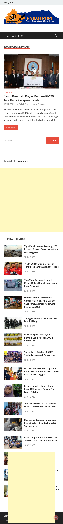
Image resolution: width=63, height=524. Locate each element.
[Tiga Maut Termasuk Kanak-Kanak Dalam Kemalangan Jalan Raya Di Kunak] (13, 280)
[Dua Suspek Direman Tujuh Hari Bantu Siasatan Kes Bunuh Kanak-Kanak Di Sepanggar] (13, 368)
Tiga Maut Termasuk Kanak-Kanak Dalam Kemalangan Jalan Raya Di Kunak (40, 283)
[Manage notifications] (56, 517)
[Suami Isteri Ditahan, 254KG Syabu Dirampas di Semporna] (13, 352)
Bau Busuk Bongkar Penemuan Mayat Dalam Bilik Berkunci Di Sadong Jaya (40, 422)
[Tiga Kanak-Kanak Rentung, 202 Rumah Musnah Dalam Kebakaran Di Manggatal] (13, 246)
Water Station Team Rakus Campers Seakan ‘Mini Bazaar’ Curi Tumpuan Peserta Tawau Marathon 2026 (40, 302)
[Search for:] (31, 140)
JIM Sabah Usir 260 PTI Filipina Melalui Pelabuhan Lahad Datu (40, 405)
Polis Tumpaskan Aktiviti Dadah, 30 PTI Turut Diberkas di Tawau (40, 439)
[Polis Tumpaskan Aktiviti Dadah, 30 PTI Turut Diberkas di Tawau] (13, 437)
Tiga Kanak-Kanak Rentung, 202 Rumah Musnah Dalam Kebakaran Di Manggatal (41, 249)
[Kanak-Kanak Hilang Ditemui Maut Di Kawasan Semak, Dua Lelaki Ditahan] (13, 386)
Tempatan (8, 92)
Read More (10, 127)
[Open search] (55, 35)
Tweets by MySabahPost (16, 160)
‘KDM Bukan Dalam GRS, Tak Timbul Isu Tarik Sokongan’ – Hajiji (41, 265)
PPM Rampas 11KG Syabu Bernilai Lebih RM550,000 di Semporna (38, 337)
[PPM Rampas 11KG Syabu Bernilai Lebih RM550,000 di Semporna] (13, 334)
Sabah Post (24, 104)
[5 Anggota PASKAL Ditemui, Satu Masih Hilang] (13, 318)
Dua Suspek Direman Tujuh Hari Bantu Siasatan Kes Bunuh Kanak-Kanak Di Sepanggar (41, 371)
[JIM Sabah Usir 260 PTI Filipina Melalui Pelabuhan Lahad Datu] (13, 403)
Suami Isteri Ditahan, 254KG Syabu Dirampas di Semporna (39, 353)
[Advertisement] (31, 200)
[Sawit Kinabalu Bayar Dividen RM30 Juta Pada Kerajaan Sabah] (31, 71)
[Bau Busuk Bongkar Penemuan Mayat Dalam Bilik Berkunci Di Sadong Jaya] (13, 420)
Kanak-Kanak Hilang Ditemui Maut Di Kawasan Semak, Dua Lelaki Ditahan (39, 388)
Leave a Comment (38, 104)
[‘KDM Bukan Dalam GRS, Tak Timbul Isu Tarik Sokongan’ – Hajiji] (13, 264)
